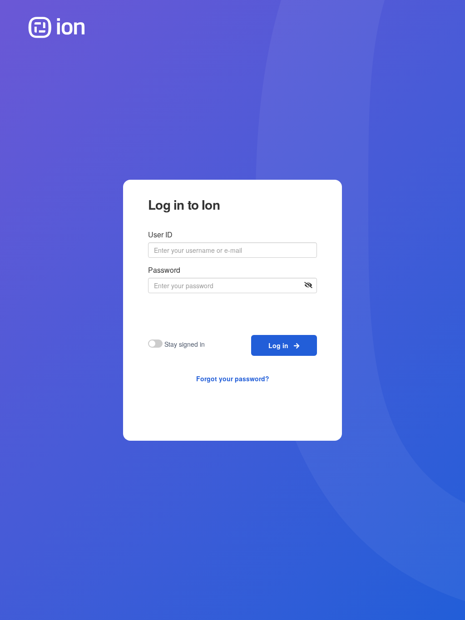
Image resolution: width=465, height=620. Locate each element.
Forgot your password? (232, 378)
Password (164, 270)
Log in (281, 345)
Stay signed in (184, 344)
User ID (160, 234)
